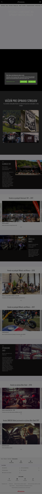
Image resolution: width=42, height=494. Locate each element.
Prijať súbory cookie (32, 81)
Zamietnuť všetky (23, 81)
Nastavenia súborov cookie (10, 81)
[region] (21, 79)
